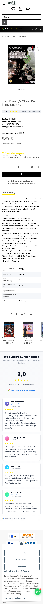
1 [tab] (19, 89)
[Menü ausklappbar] (4, 2)
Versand (17, 143)
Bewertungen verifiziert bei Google (16, 518)
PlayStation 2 (17, 127)
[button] (20, 9)
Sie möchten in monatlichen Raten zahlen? (21, 182)
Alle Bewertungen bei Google (23, 390)
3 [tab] (24, 89)
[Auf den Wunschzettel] (36, 49)
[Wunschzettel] (13, 9)
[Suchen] (4, 22)
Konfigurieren (22, 560)
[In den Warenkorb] (4, 43)
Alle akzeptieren (22, 553)
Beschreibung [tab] (8, 192)
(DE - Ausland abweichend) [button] (12, 156)
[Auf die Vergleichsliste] (29, 49)
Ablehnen (22, 567)
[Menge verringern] (4, 167)
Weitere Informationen (25, 183)
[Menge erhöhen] (38, 167)
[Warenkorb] (28, 9)
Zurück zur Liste (9, 36)
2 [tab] (21, 89)
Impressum (8, 598)
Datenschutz (20, 598)
